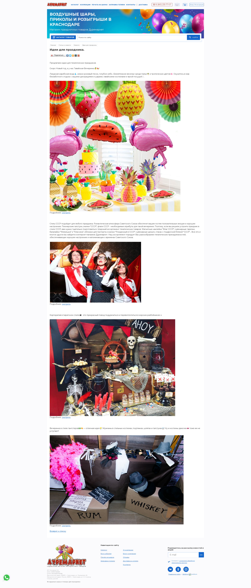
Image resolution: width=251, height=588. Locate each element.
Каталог (75, 5)
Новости (76, 45)
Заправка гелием (117, 5)
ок (201, 555)
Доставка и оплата (130, 561)
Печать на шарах (99, 5)
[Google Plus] (78, 55)
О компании (128, 550)
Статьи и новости (65, 45)
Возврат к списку (58, 531)
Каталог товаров (65, 37)
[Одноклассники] (73, 55)
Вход (191, 4)
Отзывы (126, 557)
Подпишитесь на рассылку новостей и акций (186, 549)
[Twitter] (70, 55)
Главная (53, 45)
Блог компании (129, 554)
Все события (106, 554)
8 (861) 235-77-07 (163, 4)
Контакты (130, 5)
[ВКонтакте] (67, 55)
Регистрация (199, 4)
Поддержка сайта (174, 574)
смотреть (66, 213)
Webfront (185, 574)
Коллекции (85, 5)
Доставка (143, 5)
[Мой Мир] (75, 55)
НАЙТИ (195, 37)
